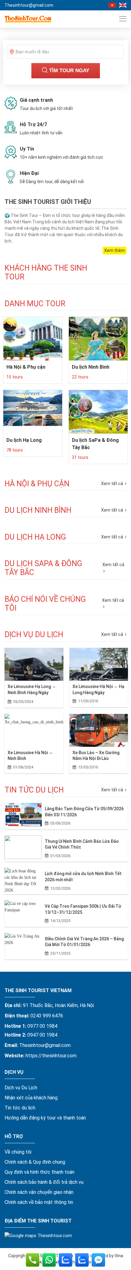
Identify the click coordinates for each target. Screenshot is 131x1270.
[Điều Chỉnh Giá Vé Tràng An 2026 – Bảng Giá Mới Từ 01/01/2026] (23, 944)
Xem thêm (114, 250)
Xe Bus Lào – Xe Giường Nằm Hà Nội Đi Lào (96, 755)
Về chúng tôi (18, 1152)
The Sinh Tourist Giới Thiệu (48, 201)
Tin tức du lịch (20, 1108)
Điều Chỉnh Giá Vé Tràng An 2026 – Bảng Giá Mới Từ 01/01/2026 (84, 941)
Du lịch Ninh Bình (90, 367)
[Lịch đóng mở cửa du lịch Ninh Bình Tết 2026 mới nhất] (23, 879)
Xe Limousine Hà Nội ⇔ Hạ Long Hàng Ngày (98, 689)
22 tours (80, 376)
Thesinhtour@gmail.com (29, 5)
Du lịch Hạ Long (24, 440)
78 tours (14, 450)
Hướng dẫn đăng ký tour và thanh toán (45, 1118)
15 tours (14, 376)
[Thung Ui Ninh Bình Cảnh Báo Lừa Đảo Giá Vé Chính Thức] (23, 847)
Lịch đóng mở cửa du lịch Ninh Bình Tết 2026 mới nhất (83, 876)
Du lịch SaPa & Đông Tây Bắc (95, 443)
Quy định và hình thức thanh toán (39, 1172)
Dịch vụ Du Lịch (21, 1088)
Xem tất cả (112, 634)
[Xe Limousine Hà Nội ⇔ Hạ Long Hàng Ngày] (98, 664)
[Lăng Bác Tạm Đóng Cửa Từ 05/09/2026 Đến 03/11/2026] (23, 814)
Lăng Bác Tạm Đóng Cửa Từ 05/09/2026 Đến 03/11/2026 (84, 811)
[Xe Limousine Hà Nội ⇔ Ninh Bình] (34, 730)
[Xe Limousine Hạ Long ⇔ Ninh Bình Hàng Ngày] (34, 664)
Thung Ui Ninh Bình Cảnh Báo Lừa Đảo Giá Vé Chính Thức (82, 844)
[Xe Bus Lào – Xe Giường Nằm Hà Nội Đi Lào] (98, 730)
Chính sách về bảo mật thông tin (39, 1202)
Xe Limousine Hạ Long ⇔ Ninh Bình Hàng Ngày (32, 689)
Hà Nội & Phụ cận (25, 367)
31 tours (80, 457)
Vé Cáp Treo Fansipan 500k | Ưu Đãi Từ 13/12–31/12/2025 (83, 909)
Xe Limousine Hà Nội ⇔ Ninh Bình (30, 755)
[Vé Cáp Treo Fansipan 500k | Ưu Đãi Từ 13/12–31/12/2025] (23, 912)
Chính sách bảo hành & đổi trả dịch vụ (44, 1182)
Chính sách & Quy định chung (35, 1162)
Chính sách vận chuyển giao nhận (39, 1192)
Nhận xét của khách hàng (31, 1098)
